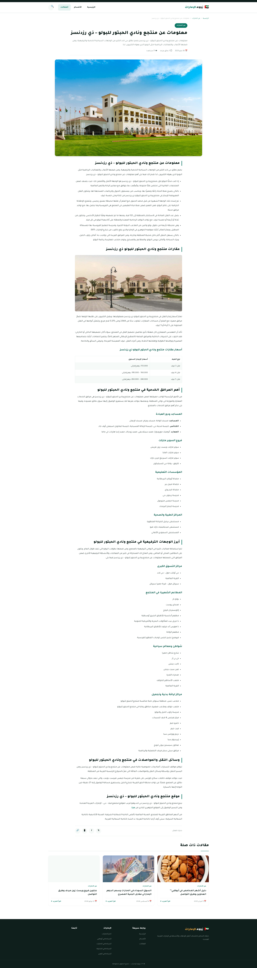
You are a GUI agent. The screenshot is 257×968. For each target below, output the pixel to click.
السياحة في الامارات (104, 944)
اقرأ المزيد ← (165, 901)
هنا (133, 808)
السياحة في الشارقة (104, 949)
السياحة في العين (104, 954)
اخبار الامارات (106, 934)
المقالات (64, 7)
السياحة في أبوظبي (104, 939)
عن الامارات (196, 18)
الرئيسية (91, 7)
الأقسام (78, 7)
